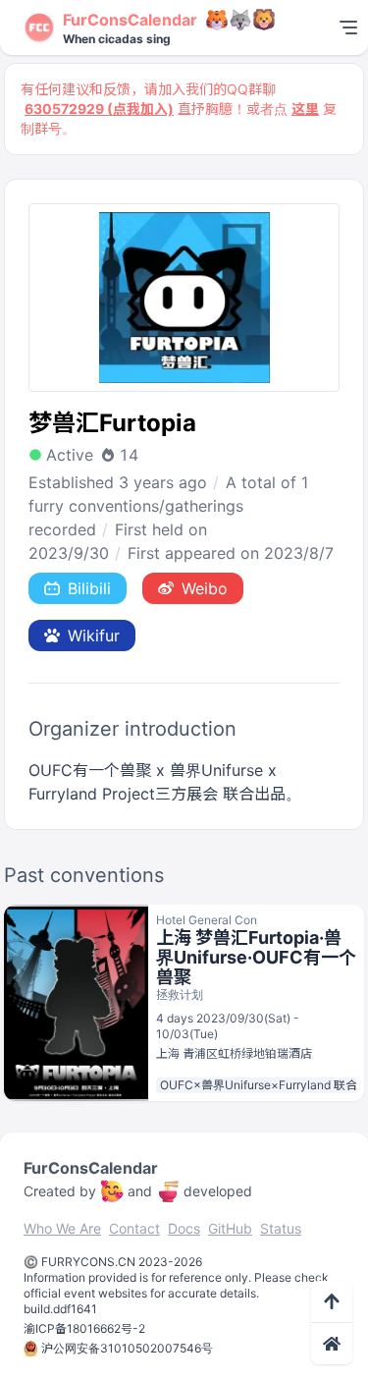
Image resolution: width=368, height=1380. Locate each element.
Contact (134, 1228)
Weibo (205, 588)
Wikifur (94, 635)
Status (280, 1228)
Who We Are (62, 1228)
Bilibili (89, 588)
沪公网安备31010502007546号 (127, 1348)
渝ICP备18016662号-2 (84, 1328)
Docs (184, 1228)
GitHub (230, 1228)
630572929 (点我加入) (99, 108)
